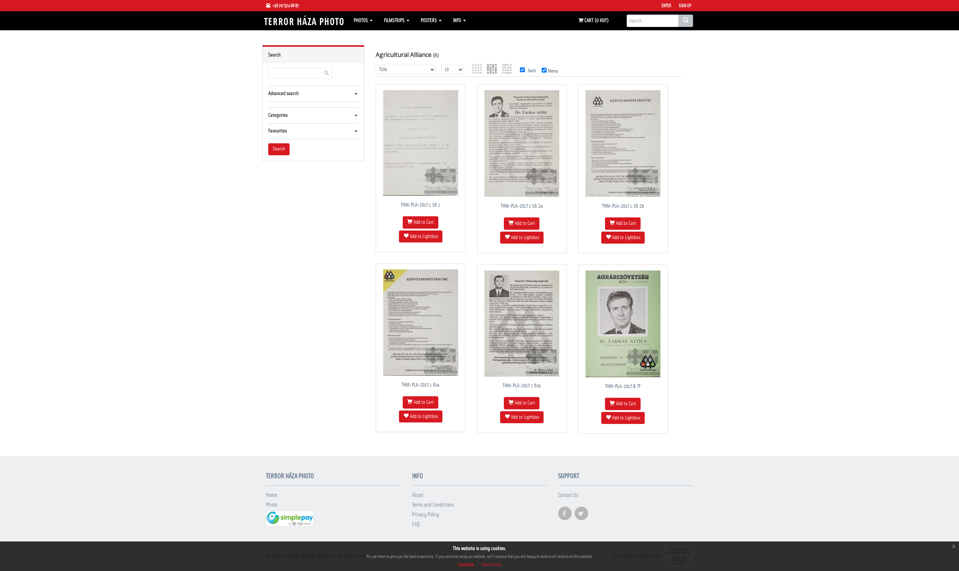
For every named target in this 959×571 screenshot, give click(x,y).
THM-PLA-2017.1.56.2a (522, 206)
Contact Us (568, 495)
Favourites (277, 131)
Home (271, 495)
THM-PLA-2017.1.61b (522, 385)
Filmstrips (395, 20)
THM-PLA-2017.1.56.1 (420, 205)
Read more (491, 564)
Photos (361, 20)
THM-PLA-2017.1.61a (420, 385)
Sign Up (685, 5)
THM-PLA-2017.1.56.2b (623, 206)
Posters (429, 20)
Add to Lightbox (423, 236)
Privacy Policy (425, 514)
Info (457, 20)
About (417, 495)
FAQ (416, 524)
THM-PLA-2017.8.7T (623, 386)
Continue (466, 564)
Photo (271, 505)
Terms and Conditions (433, 505)
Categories (278, 115)
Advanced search (283, 93)
